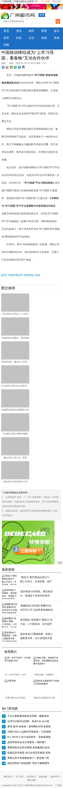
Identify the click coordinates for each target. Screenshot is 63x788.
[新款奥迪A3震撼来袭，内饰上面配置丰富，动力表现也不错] (10, 641)
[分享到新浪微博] (7, 67)
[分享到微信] (11, 67)
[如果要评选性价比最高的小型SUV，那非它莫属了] (15, 407)
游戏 (44, 37)
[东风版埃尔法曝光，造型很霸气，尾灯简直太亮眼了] (15, 335)
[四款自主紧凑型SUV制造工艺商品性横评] (46, 684)
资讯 (41, 15)
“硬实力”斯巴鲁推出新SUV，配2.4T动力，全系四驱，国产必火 (36, 581)
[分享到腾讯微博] (19, 67)
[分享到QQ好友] (23, 67)
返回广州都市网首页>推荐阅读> (18, 275)
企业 (31, 37)
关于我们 (19, 776)
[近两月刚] (10, 681)
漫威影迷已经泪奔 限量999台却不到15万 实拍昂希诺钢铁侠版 (36, 609)
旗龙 (37, 275)
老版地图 (43, 776)
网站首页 (8, 776)
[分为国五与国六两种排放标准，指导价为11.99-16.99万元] (15, 431)
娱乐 (56, 30)
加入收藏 (45, 1)
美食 (56, 37)
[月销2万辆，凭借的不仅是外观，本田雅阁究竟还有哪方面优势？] (46, 663)
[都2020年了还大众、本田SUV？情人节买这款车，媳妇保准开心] (15, 454)
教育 (44, 30)
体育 (6, 37)
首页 (6, 30)
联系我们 (31, 776)
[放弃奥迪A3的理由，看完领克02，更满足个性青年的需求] (10, 599)
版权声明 (55, 776)
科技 (19, 37)
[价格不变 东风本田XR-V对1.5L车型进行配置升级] (15, 478)
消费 (6, 44)
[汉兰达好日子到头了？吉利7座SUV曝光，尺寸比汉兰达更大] (15, 311)
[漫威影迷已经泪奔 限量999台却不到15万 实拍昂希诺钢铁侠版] (10, 613)
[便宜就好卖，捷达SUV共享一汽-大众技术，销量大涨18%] (15, 359)
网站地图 (56, 1)
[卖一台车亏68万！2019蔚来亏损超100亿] (18, 660)
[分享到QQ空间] (15, 67)
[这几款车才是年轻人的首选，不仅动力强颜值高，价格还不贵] (15, 383)
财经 (31, 30)
